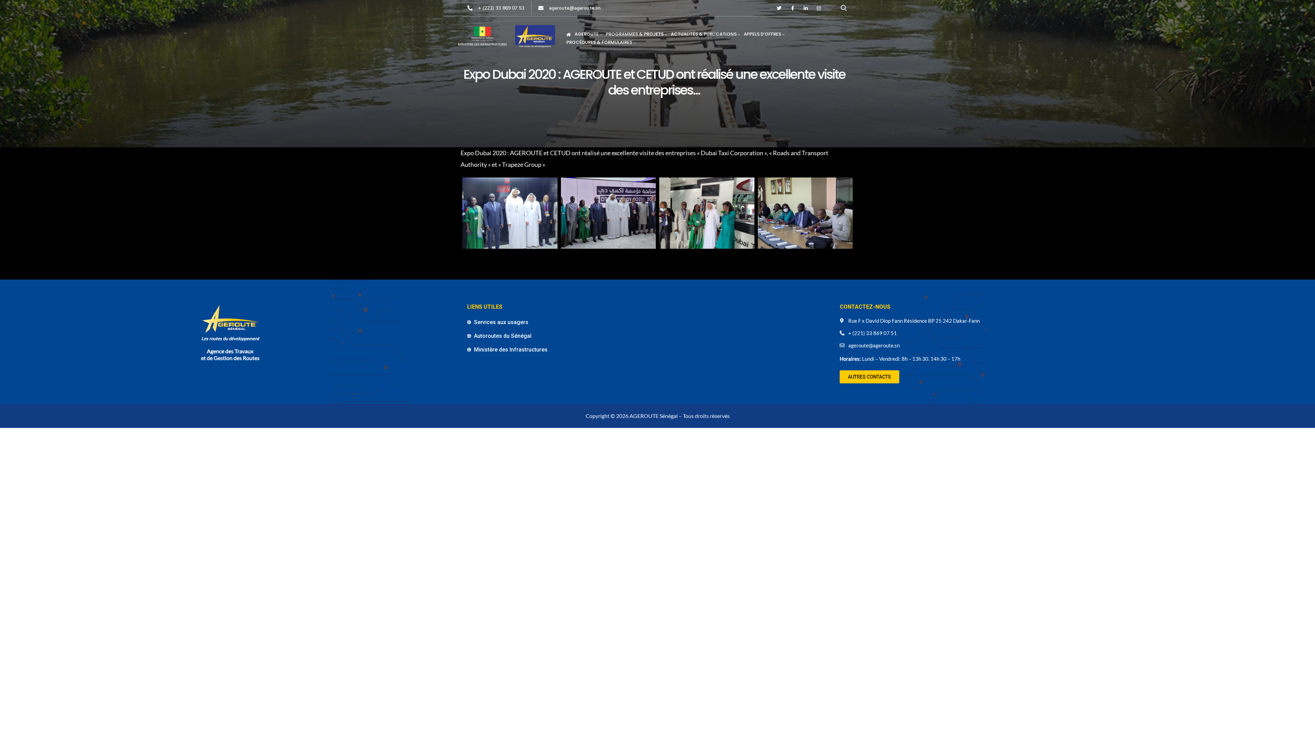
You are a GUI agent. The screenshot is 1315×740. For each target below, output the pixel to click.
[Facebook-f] (792, 8)
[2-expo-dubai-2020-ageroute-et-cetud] (608, 213)
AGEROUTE (587, 34)
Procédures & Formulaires (599, 42)
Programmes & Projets (635, 34)
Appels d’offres (762, 34)
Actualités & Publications (704, 34)
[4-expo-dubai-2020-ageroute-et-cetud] (805, 213)
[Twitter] (779, 8)
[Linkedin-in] (806, 8)
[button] (869, 376)
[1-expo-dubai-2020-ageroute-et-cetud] (510, 213)
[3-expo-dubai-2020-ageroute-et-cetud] (706, 213)
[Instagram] (819, 8)
